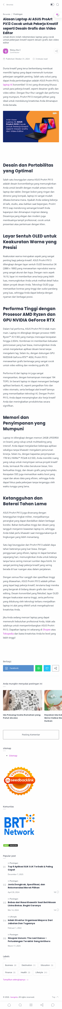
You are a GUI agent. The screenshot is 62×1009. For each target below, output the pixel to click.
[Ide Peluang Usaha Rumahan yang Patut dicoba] (22, 700)
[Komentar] (56, 892)
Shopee (47, 629)
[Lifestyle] (13, 916)
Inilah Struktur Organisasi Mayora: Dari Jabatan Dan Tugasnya (30, 922)
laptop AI (7, 84)
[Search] (57, 4)
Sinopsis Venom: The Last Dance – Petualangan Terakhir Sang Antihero (29, 940)
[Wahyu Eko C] (15, 50)
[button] (8, 4)
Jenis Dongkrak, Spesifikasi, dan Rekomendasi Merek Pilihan (26, 886)
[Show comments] (52, 1005)
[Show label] (15, 979)
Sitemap (13, 755)
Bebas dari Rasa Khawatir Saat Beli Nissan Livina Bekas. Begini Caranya (32, 904)
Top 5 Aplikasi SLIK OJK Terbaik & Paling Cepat (30, 868)
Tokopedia (8, 633)
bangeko (14, 997)
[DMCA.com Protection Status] (31, 845)
